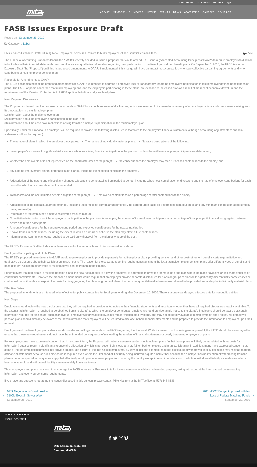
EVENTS (165, 12)
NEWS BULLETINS (145, 12)
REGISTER (218, 3)
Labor (26, 43)
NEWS (177, 12)
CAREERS (208, 12)
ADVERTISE (191, 12)
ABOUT (105, 12)
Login (228, 3)
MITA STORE (203, 3)
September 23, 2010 (31, 37)
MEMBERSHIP (121, 12)
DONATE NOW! (186, 3)
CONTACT (224, 12)
